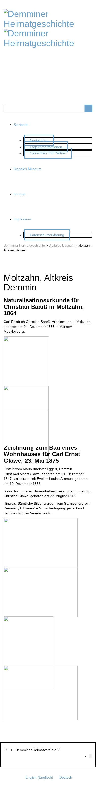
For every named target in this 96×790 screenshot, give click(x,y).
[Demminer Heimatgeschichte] (48, 18)
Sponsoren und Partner (48, 153)
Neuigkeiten (39, 140)
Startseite (21, 125)
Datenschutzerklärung (47, 235)
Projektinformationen (46, 147)
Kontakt (19, 194)
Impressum (22, 219)
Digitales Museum (27, 169)
